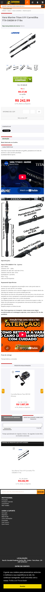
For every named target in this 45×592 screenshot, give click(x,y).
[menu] (2, 2)
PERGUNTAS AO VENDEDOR (12, 417)
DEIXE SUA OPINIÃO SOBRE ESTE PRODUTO (33, 418)
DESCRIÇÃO (5, 139)
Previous (3, 391)
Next (42, 391)
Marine (22, 26)
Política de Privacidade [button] (18, 581)
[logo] (13, 2)
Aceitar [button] (22, 586)
